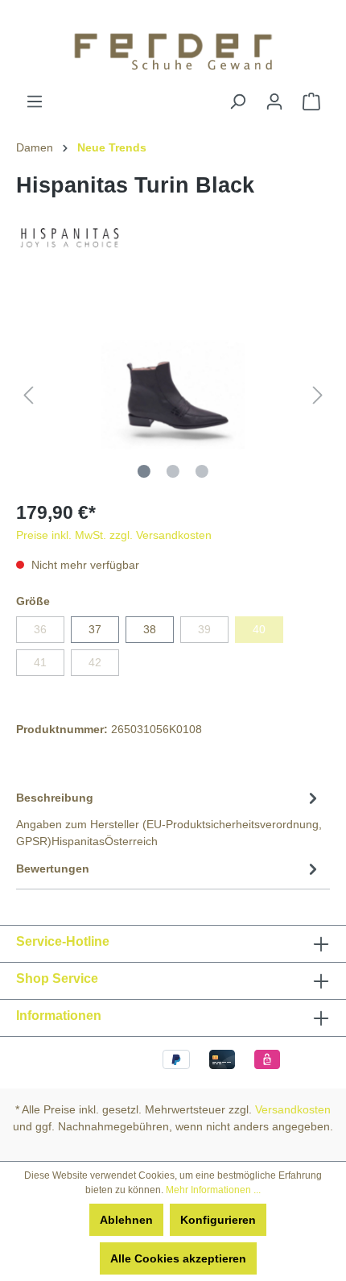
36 (40, 629)
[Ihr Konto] (274, 101)
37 (95, 629)
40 (259, 629)
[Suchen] (237, 101)
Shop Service (57, 978)
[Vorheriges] (28, 395)
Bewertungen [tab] (52, 868)
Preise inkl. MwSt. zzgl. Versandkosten (114, 535)
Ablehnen (126, 1219)
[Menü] (34, 101)
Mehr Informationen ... (213, 1190)
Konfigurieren (218, 1219)
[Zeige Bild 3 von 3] (202, 471)
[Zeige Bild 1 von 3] (144, 471)
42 (95, 662)
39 (204, 629)
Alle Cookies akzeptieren (178, 1258)
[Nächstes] (318, 395)
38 (149, 629)
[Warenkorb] (311, 101)
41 (40, 662)
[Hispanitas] (69, 236)
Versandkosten (293, 1109)
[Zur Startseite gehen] (173, 46)
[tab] (169, 818)
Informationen (58, 1015)
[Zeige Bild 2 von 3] (173, 471)
